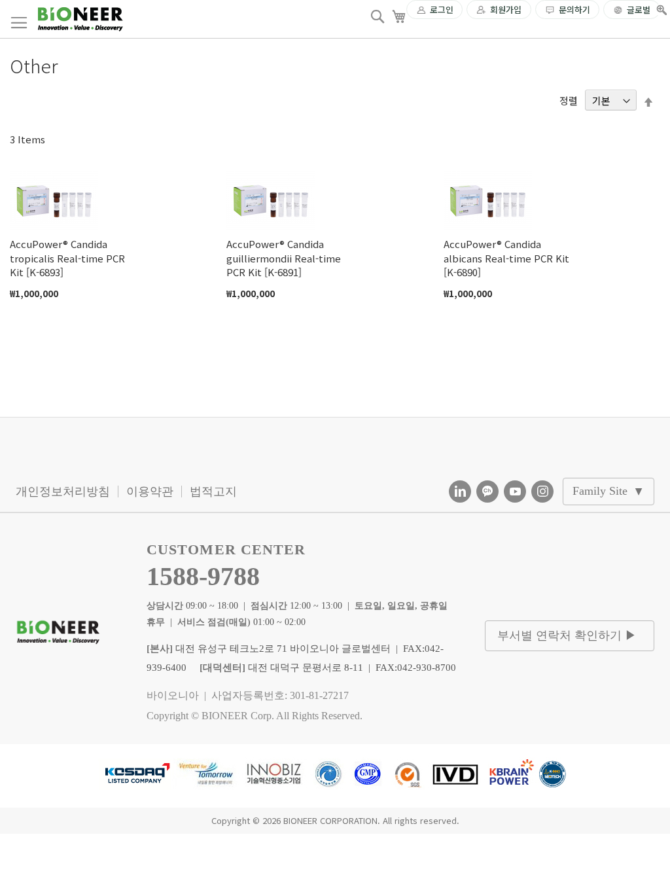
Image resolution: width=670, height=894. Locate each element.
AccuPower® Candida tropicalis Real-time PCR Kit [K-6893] (67, 258)
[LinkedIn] (460, 491)
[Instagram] (542, 491)
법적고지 (213, 491)
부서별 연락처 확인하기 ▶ (567, 635)
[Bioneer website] (80, 19)
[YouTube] (515, 491)
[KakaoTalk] (487, 491)
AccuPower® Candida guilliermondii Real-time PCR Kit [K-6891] (283, 258)
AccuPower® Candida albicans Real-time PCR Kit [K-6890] (506, 258)
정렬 (568, 100)
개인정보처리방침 (63, 491)
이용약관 (149, 491)
